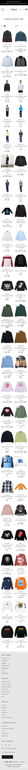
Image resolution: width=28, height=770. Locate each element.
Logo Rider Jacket (7, 196)
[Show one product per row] (2, 26)
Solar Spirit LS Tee (20, 496)
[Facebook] (2, 745)
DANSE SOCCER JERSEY (7, 496)
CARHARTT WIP (6, 665)
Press (3, 715)
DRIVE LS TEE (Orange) (20, 593)
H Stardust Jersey (20, 520)
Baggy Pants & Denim (7, 686)
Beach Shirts (5, 689)
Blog (3, 696)
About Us (4, 705)
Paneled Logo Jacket (21, 146)
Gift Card (4, 710)
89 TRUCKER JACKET (20, 46)
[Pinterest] (9, 745)
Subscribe (7, 756)
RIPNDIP (4, 663)
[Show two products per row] (5, 26)
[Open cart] (26, 9)
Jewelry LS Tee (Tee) (21, 271)
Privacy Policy (5, 733)
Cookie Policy (5, 736)
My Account (4, 712)
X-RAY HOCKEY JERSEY (7, 295)
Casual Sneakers (6, 691)
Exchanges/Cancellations (8, 728)
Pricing (3, 731)
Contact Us (4, 726)
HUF (3, 670)
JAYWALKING (5, 673)
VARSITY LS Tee (7, 593)
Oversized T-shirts (6, 681)
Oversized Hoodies (6, 684)
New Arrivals (5, 694)
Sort (17, 26)
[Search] (23, 9)
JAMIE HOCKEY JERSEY (21, 171)
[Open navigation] (2, 9)
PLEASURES (5, 668)
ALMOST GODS (5, 658)
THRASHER (4, 660)
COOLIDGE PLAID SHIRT (21, 71)
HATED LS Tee (20, 570)
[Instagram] (5, 745)
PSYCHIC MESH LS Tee (7, 570)
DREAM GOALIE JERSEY (7, 471)
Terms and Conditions (7, 717)
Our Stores (4, 707)
